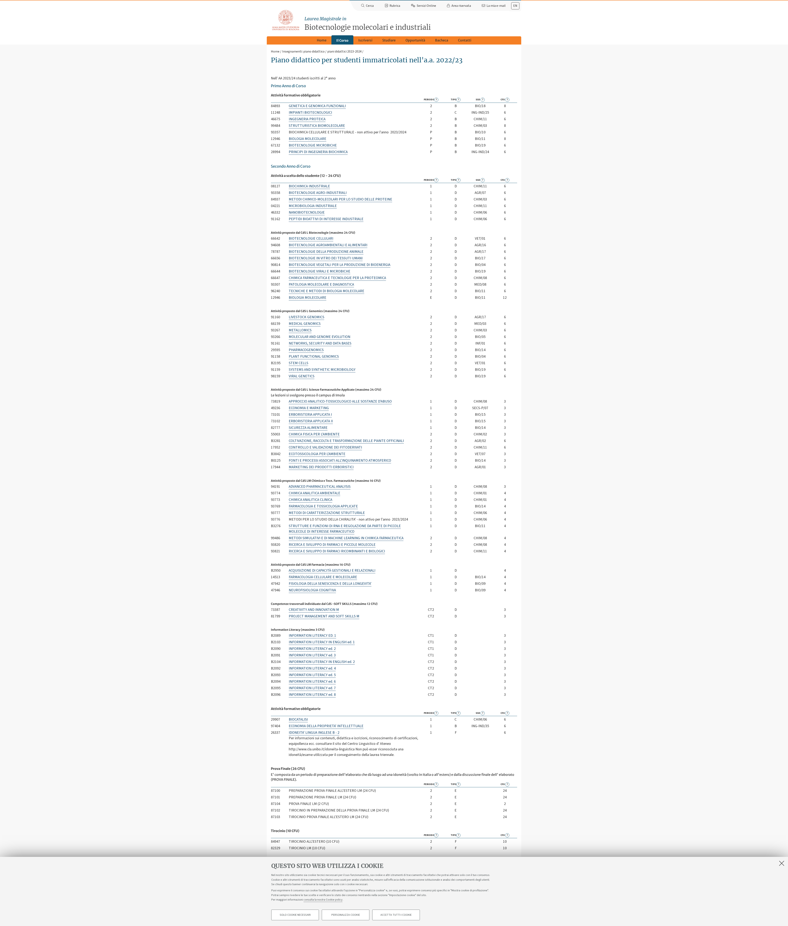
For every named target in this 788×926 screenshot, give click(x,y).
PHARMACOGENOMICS (306, 350)
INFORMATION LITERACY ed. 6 (312, 681)
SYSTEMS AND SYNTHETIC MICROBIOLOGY (322, 369)
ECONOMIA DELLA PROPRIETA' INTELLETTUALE (326, 726)
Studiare (389, 40)
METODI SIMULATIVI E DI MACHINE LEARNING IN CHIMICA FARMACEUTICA (346, 538)
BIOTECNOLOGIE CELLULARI (311, 238)
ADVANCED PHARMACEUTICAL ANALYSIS (319, 486)
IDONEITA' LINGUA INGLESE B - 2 (314, 732)
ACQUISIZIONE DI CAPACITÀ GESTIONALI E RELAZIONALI (332, 570)
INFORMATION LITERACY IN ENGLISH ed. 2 (322, 661)
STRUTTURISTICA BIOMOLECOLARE (317, 125)
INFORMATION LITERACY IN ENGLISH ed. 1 (322, 642)
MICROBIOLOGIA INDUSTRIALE (313, 205)
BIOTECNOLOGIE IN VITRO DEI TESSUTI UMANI (326, 258)
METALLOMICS (300, 330)
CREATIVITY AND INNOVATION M (314, 609)
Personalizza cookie (345, 915)
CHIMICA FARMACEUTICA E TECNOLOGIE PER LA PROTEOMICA (337, 277)
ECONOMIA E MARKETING (309, 408)
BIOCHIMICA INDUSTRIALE (309, 186)
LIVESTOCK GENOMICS (306, 317)
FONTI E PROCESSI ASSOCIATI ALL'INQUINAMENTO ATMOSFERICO (340, 460)
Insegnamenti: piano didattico (303, 51)
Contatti (464, 40)
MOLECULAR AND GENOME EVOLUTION (319, 336)
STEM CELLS (298, 363)
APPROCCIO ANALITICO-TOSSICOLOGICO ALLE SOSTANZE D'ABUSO (340, 401)
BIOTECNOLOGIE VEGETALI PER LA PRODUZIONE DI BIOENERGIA (339, 264)
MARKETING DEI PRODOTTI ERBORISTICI (321, 467)
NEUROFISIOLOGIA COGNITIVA (312, 590)
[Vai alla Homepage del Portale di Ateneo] (286, 20)
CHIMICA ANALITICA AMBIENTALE (314, 493)
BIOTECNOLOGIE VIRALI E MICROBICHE (319, 271)
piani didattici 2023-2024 (344, 51)
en (515, 5)
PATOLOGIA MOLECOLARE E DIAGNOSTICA (321, 284)
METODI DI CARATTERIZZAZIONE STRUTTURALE (327, 512)
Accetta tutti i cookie (396, 915)
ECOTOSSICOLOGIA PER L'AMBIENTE (317, 454)
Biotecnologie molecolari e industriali (368, 24)
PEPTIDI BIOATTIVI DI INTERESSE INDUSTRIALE (326, 219)
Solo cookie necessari (295, 915)
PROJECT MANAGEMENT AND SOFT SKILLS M (324, 616)
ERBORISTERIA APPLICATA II (311, 421)
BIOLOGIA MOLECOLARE (307, 138)
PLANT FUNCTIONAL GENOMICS (314, 356)
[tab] (515, 5)
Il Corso (342, 40)
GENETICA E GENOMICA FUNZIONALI (317, 106)
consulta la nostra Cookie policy (323, 900)
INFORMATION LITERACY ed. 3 (312, 655)
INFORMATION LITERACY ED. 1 (312, 635)
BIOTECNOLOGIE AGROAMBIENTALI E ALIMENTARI (328, 245)
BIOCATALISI (298, 719)
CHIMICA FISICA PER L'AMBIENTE (314, 434)
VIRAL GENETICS (301, 376)
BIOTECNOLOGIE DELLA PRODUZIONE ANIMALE (326, 251)
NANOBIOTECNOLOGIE (307, 212)
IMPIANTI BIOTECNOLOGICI (310, 112)
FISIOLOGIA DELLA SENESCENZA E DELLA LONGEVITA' (330, 583)
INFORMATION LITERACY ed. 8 (312, 694)
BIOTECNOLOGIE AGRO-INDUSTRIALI (318, 192)
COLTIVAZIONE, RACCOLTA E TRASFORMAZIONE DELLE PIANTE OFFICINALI (346, 440)
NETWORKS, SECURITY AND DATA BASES (320, 343)
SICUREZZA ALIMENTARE (308, 427)
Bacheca (441, 40)
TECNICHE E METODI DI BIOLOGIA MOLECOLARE (326, 291)
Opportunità (415, 40)
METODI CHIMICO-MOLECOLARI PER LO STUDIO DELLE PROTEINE (340, 199)
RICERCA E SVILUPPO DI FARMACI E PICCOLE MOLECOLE (332, 544)
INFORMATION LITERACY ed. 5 (312, 675)
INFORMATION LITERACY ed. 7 (312, 688)
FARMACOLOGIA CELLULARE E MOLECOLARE (323, 577)
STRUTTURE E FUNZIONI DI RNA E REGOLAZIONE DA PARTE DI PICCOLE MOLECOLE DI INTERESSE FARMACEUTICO (345, 528)
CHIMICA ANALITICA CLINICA (310, 499)
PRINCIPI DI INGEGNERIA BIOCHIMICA (318, 152)
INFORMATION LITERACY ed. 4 (312, 668)
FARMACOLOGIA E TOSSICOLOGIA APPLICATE (323, 506)
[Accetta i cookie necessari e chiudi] (781, 863)
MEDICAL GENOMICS (305, 323)
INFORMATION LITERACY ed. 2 (312, 648)
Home (321, 40)
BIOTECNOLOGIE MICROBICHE (313, 145)
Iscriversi (365, 40)
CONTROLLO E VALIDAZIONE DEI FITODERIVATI (325, 447)
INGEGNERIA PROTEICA (307, 119)
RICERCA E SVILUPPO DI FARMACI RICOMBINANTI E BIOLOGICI (337, 551)
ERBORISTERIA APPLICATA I (310, 414)
